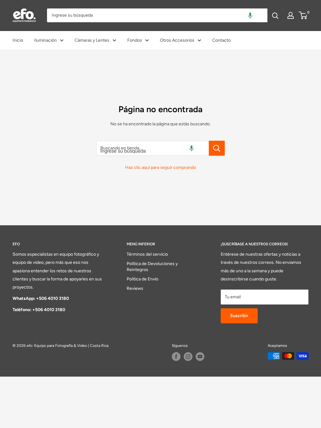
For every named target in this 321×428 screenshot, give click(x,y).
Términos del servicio (147, 254)
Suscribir (239, 315)
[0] (303, 15)
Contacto (221, 40)
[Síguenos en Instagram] (188, 356)
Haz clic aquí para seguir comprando (160, 167)
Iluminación (45, 40)
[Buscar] (275, 15)
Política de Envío (142, 279)
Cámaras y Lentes (92, 40)
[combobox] (157, 15)
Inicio (18, 40)
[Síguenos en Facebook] (176, 356)
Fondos (134, 40)
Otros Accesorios (177, 40)
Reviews (135, 288)
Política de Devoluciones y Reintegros (152, 267)
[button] (250, 15)
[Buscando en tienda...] (217, 148)
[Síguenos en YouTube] (200, 356)
